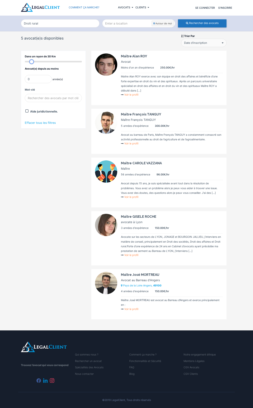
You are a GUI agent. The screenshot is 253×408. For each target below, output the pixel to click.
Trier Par (189, 35)
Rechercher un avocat (88, 361)
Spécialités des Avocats (89, 367)
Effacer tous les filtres (40, 122)
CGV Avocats (191, 367)
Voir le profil (131, 94)
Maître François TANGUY (141, 114)
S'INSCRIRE (225, 7)
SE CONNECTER (205, 7)
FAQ (131, 367)
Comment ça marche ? (143, 354)
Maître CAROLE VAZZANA (141, 163)
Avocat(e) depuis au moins (42, 68)
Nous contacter (84, 373)
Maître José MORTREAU (140, 275)
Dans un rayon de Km (40, 56)
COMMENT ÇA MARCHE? (84, 7)
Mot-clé (30, 89)
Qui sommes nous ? (86, 354)
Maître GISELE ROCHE (138, 216)
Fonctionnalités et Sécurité (145, 361)
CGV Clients (191, 373)
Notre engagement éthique (200, 354)
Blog (131, 373)
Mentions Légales (194, 361)
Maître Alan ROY (134, 56)
